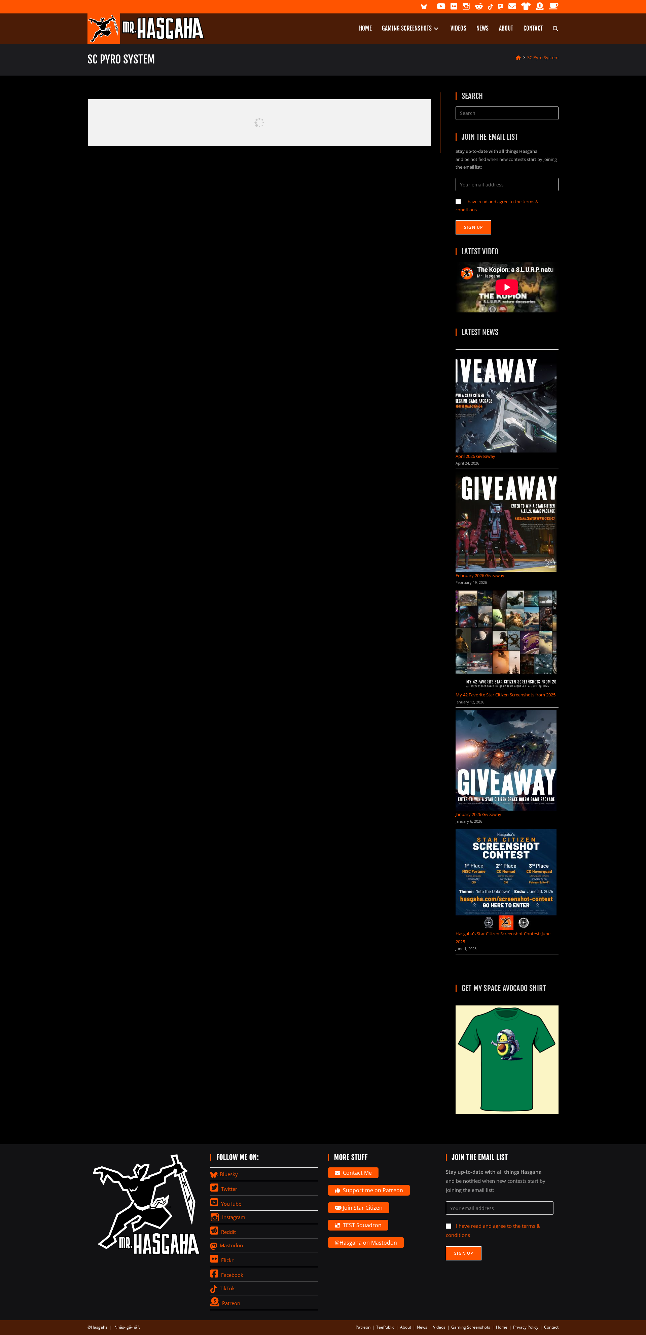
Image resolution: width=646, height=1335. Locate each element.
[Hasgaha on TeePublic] (526, 6)
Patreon (363, 1327)
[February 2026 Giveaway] (506, 521)
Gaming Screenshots (470, 1327)
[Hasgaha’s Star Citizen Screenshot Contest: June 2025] (506, 879)
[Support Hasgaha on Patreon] (540, 6)
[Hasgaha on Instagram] (466, 6)
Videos (439, 1327)
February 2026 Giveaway (480, 575)
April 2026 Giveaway (475, 456)
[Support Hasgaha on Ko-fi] (554, 6)
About (405, 1327)
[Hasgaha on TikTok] (490, 6)
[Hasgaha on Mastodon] (500, 6)
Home (501, 1327)
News (422, 1327)
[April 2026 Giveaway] (506, 402)
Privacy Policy (525, 1327)
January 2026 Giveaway (478, 814)
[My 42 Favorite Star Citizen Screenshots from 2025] (506, 640)
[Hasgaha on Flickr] (454, 6)
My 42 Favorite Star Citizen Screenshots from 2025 (505, 695)
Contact (551, 1327)
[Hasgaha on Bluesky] (424, 6)
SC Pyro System (543, 57)
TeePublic (385, 1327)
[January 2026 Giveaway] (506, 760)
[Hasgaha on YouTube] (441, 6)
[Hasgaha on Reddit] (479, 6)
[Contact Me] (512, 6)
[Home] (518, 57)
